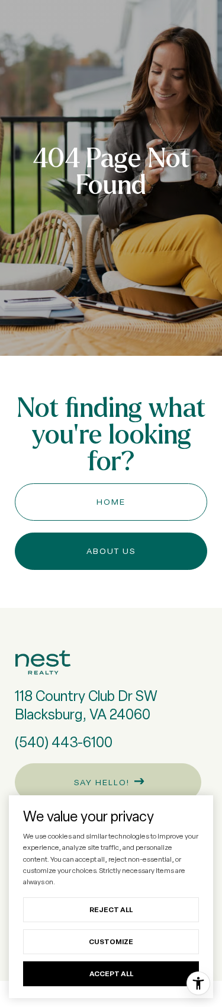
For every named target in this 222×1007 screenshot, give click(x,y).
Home (111, 501)
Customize (111, 941)
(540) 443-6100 (63, 742)
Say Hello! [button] (100, 782)
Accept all (111, 973)
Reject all (111, 909)
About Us (111, 551)
